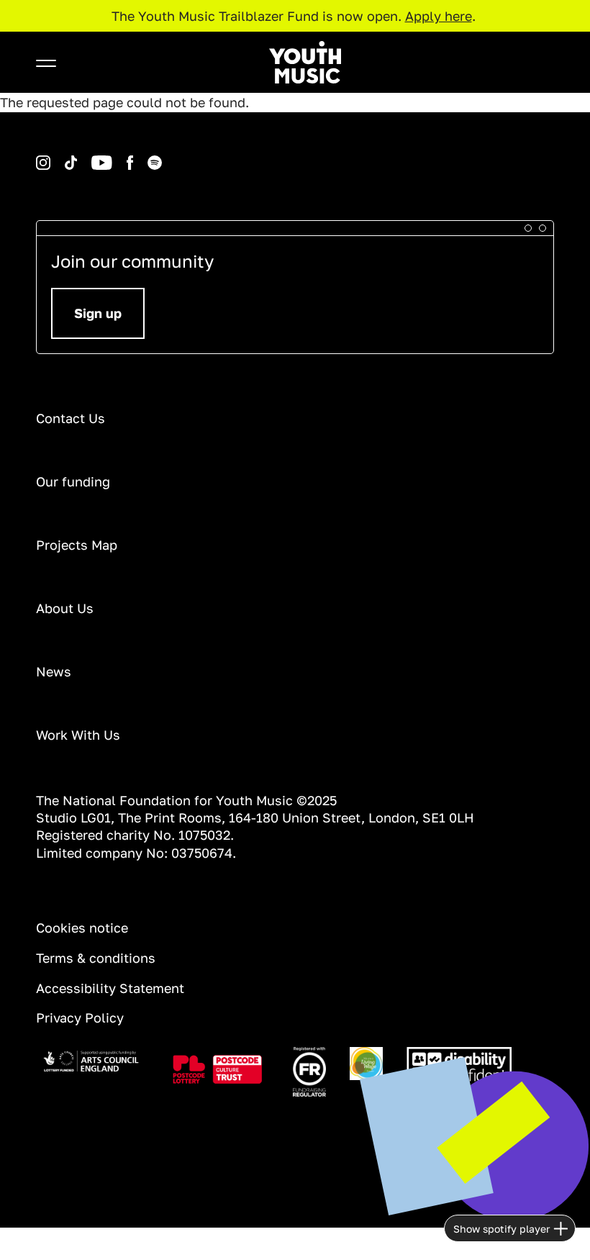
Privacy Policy (80, 1017)
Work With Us (78, 735)
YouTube (79, 155)
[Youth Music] (305, 62)
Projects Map (76, 545)
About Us (65, 608)
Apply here (438, 16)
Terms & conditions (95, 958)
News (53, 671)
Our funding (73, 481)
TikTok (52, 155)
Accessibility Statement (110, 988)
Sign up (98, 313)
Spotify (134, 155)
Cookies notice (82, 927)
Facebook (115, 155)
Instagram (38, 155)
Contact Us (70, 418)
